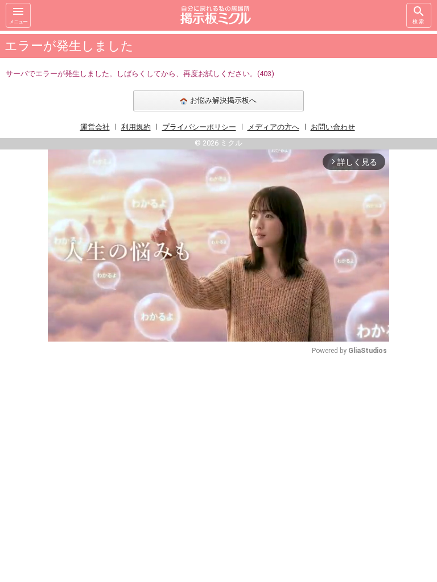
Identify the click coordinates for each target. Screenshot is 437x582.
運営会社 (95, 127)
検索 (419, 21)
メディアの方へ (273, 127)
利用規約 (136, 127)
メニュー (18, 21)
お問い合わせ (333, 127)
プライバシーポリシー (199, 127)
